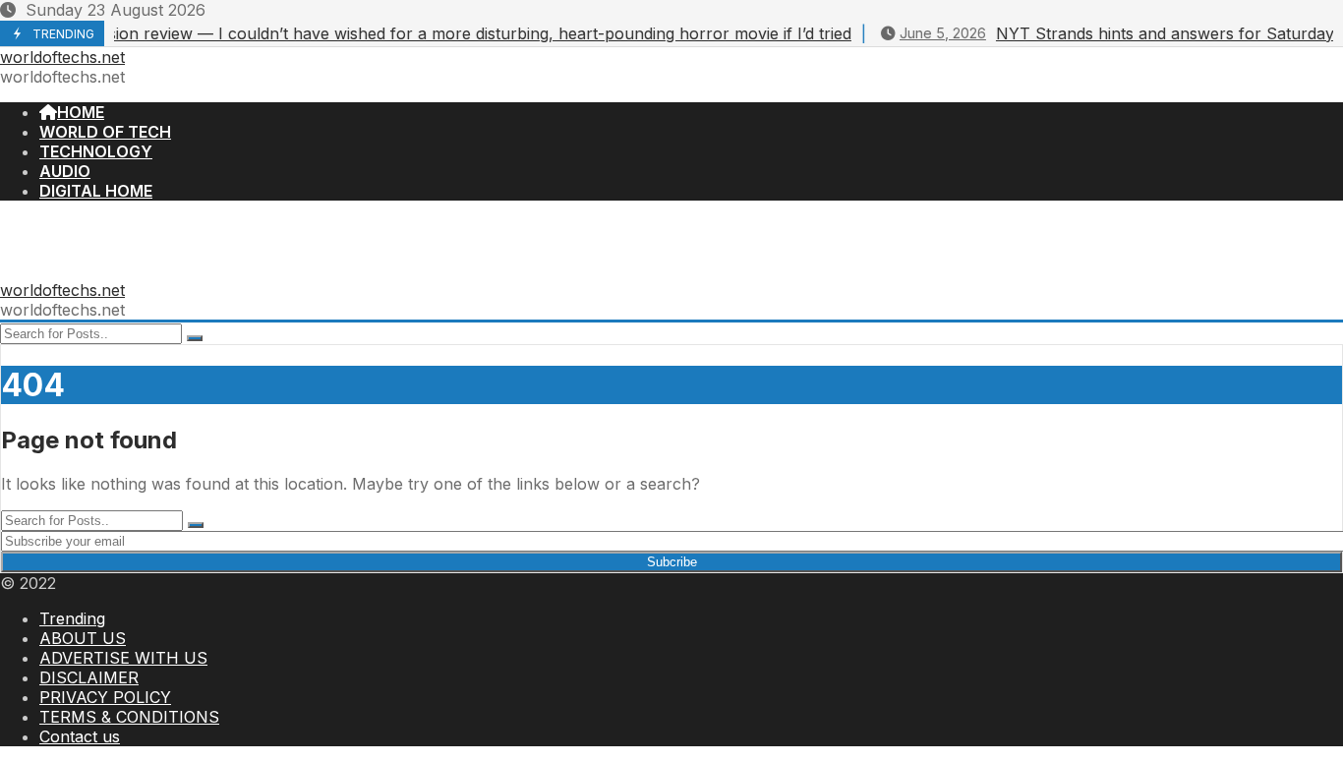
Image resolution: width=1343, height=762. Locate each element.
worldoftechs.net (62, 57)
